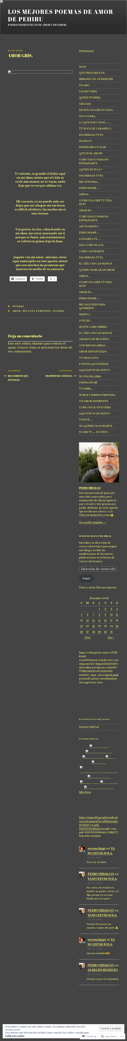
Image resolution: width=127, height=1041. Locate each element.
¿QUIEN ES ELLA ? (90, 169)
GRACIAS (85, 103)
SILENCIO (85, 141)
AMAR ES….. (86, 210)
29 (99, 631)
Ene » (111, 637)
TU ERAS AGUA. (89, 357)
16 (105, 620)
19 (81, 626)
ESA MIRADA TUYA (91, 134)
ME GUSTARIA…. (89, 181)
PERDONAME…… (89, 188)
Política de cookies (14, 1035)
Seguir (86, 578)
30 (105, 631)
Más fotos (85, 792)
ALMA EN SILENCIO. (103, 970)
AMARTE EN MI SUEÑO (94, 339)
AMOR (17, 311)
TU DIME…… (86, 388)
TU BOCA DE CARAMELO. (95, 128)
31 (111, 631)
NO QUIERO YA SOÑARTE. (96, 425)
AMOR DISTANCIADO (93, 351)
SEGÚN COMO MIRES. (93, 326)
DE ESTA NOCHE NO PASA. (96, 110)
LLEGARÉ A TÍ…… (89, 238)
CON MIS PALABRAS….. (93, 345)
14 (93, 620)
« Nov (87, 637)
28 (93, 631)
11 (117, 614)
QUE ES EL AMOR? (91, 153)
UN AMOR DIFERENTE (93, 401)
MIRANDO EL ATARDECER (96, 79)
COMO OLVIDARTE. (92, 251)
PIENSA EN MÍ (88, 382)
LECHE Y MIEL (88, 91)
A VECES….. (86, 320)
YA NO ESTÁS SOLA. (102, 878)
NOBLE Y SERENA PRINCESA (97, 395)
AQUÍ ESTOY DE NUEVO (94, 370)
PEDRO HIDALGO (90, 488)
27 (87, 631)
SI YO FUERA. (87, 116)
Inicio (82, 66)
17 (111, 620)
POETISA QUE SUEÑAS (93, 364)
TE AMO (84, 85)
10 (111, 614)
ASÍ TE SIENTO (89, 226)
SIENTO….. (85, 314)
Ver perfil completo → (92, 522)
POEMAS (18, 306)
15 (99, 620)
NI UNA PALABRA (90, 376)
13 (87, 620)
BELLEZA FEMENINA (36, 311)
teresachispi (97, 848)
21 (93, 626)
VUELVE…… (86, 419)
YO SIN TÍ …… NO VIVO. (93, 432)
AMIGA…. (84, 194)
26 (81, 631)
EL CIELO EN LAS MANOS (95, 263)
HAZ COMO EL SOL (91, 245)
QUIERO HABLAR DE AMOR (97, 269)
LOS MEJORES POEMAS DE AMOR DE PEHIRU (60, 15)
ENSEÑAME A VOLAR (92, 147)
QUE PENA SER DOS (92, 72)
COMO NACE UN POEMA (95, 407)
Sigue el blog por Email (95, 536)
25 (117, 626)
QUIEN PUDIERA (90, 97)
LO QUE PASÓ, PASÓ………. (95, 122)
